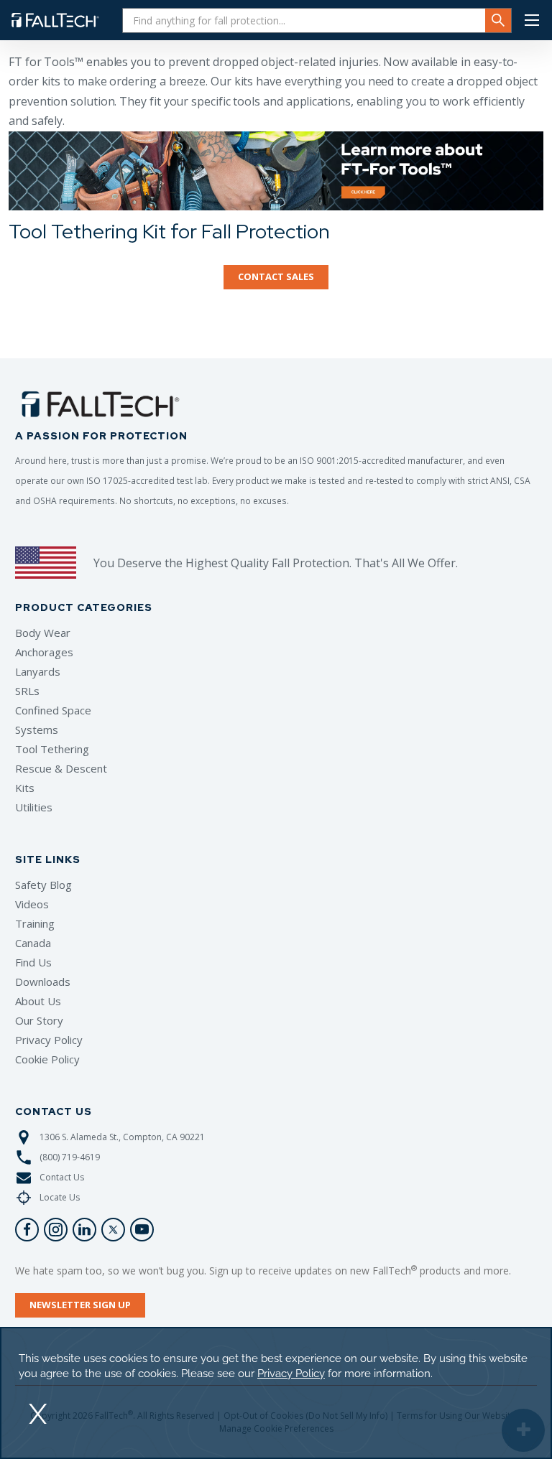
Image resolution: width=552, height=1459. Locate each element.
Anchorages (44, 652)
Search (498, 20)
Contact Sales (276, 276)
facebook (27, 1229)
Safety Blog (43, 884)
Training (35, 923)
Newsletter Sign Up (80, 1304)
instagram (56, 1229)
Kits (24, 787)
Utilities (33, 807)
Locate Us (60, 1197)
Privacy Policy (49, 1040)
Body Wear (42, 632)
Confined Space (53, 710)
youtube (142, 1229)
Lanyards (37, 671)
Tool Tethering (52, 749)
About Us (38, 1001)
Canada (33, 943)
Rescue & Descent (61, 768)
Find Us (33, 962)
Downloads (42, 981)
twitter (113, 1229)
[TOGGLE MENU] (532, 20)
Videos (32, 904)
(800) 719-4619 (70, 1157)
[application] (276, 1393)
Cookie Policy (47, 1059)
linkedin (84, 1229)
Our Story (39, 1020)
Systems (36, 729)
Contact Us (62, 1177)
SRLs (27, 691)
